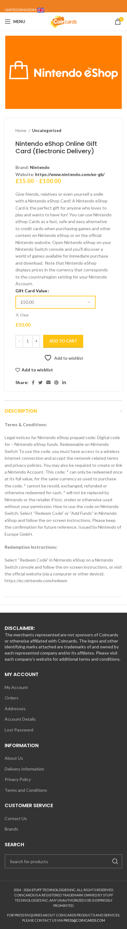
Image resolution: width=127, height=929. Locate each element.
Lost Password (19, 729)
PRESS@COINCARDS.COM (84, 920)
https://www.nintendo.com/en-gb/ (69, 174)
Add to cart (63, 340)
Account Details (20, 719)
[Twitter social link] (40, 382)
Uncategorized (46, 130)
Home (21, 130)
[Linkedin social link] (64, 382)
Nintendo (40, 167)
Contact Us (16, 818)
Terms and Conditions (26, 790)
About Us (14, 758)
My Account (16, 687)
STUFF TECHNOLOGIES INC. (53, 890)
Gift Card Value (31, 290)
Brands (11, 828)
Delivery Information (24, 768)
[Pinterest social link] (56, 382)
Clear (24, 315)
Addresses (15, 708)
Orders (11, 697)
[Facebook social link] (33, 382)
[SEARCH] (115, 861)
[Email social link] (48, 382)
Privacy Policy (18, 779)
